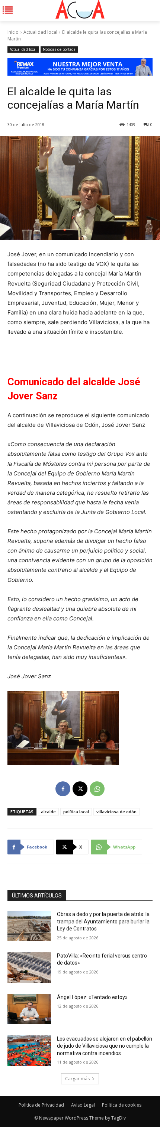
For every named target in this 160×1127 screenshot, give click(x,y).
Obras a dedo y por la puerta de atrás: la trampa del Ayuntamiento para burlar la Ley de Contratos (103, 921)
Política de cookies (121, 1105)
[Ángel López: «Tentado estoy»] (29, 1009)
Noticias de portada (59, 49)
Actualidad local (40, 32)
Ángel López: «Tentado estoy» (92, 997)
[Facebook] (62, 788)
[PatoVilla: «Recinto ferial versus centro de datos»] (29, 967)
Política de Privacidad (41, 1105)
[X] (80, 788)
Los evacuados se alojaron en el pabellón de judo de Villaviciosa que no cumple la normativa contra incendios (104, 1046)
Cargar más (77, 1078)
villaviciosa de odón (116, 811)
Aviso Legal (83, 1105)
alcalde (48, 811)
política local (76, 811)
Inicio (13, 32)
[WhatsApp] (97, 788)
